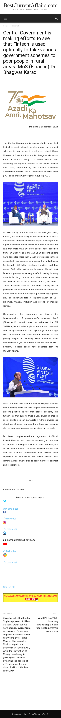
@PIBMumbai (10, 508)
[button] (56, 18)
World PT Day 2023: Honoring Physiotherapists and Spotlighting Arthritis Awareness (47, 625)
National (15, 25)
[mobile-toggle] (5, 18)
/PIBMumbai (9, 551)
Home (5, 25)
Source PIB (9, 587)
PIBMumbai (11, 518)
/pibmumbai (10, 529)
